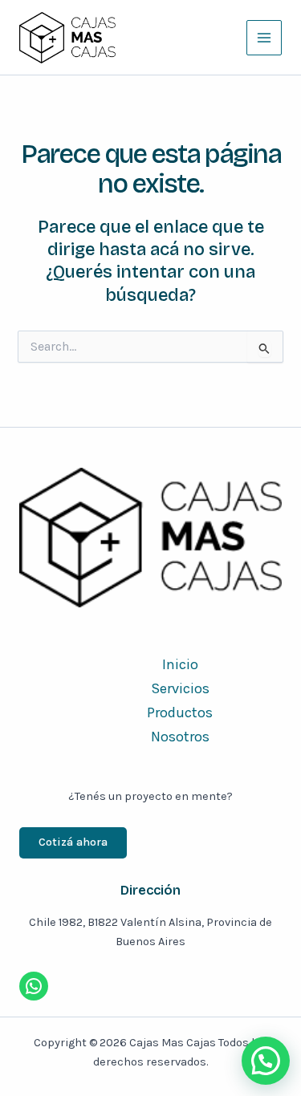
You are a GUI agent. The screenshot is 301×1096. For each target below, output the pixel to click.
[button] (266, 1061)
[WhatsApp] (33, 986)
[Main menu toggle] (264, 37)
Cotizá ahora (73, 842)
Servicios (180, 688)
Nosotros (180, 736)
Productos (180, 712)
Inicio (180, 664)
